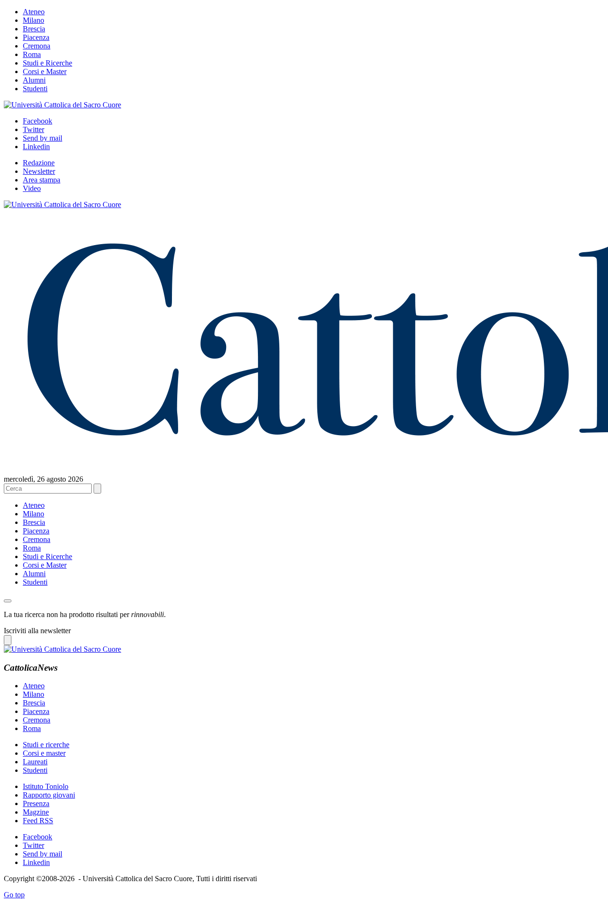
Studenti (35, 89)
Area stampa (41, 180)
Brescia (34, 29)
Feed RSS (38, 821)
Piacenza (36, 37)
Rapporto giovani (49, 795)
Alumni (34, 80)
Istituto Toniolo (45, 786)
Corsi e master (44, 753)
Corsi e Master (44, 71)
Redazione (39, 163)
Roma (32, 54)
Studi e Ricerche (47, 63)
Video (32, 188)
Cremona (36, 46)
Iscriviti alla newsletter (37, 631)
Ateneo (34, 12)
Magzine (36, 812)
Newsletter (39, 171)
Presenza (36, 803)
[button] (7, 600)
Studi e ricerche (46, 745)
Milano (33, 20)
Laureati (35, 762)
